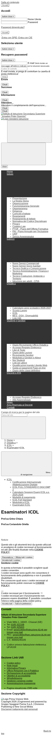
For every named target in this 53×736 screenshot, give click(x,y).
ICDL (9, 445)
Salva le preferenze (23, 604)
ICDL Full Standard (22, 500)
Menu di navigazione (35, 473)
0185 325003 (17, 627)
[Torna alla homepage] (26, 115)
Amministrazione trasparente (21, 683)
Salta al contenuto (10, 2)
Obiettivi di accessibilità (18, 676)
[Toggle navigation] (23, 154)
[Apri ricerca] (29, 131)
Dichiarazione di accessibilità (21, 673)
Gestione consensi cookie (20, 681)
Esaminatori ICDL (21, 505)
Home (10, 440)
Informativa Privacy (16, 668)
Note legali (12, 665)
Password (33, 22)
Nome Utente (34, 19)
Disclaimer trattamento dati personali (19, 709)
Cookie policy (13, 663)
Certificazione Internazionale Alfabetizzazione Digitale (26, 483)
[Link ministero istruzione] (15, 119)
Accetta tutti (11, 560)
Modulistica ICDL (21, 502)
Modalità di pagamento (23, 497)
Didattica (11, 443)
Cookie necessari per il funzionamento (20, 593)
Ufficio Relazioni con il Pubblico (23, 670)
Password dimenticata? (13, 27)
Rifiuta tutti (24, 557)
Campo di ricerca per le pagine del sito (20, 412)
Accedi (5, 5)
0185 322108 (17, 624)
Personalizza (7, 557)
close (4, 167)
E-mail (31, 63)
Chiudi (4, 84)
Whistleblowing (14, 678)
